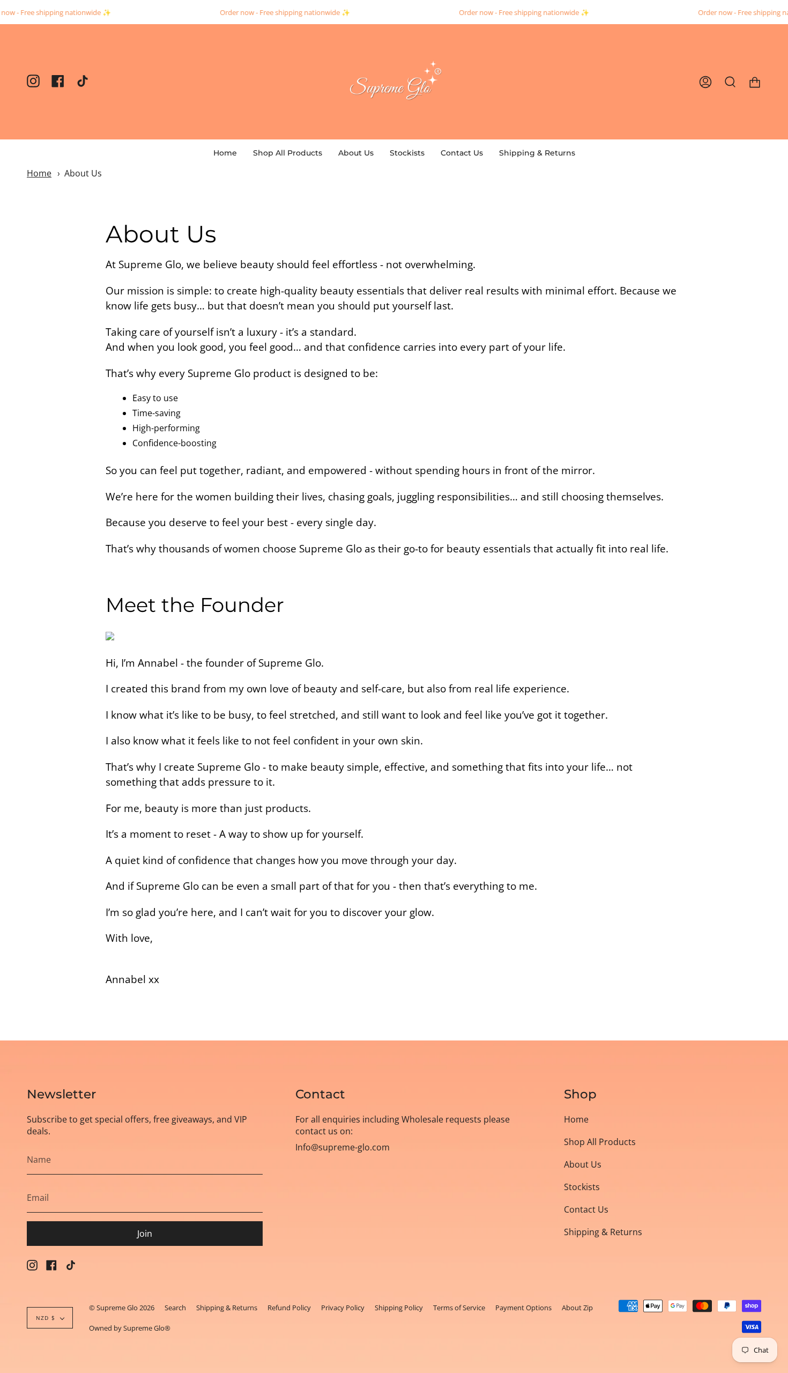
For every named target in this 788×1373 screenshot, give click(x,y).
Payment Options (523, 1307)
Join (144, 1233)
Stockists (582, 1187)
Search (175, 1307)
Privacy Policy (343, 1307)
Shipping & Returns (603, 1232)
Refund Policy (289, 1307)
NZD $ (45, 1318)
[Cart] (754, 81)
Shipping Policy (399, 1307)
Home (39, 173)
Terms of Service (459, 1307)
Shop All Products (600, 1142)
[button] (287, 153)
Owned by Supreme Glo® (129, 1328)
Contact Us (586, 1209)
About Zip (577, 1307)
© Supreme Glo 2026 (121, 1307)
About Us (83, 173)
